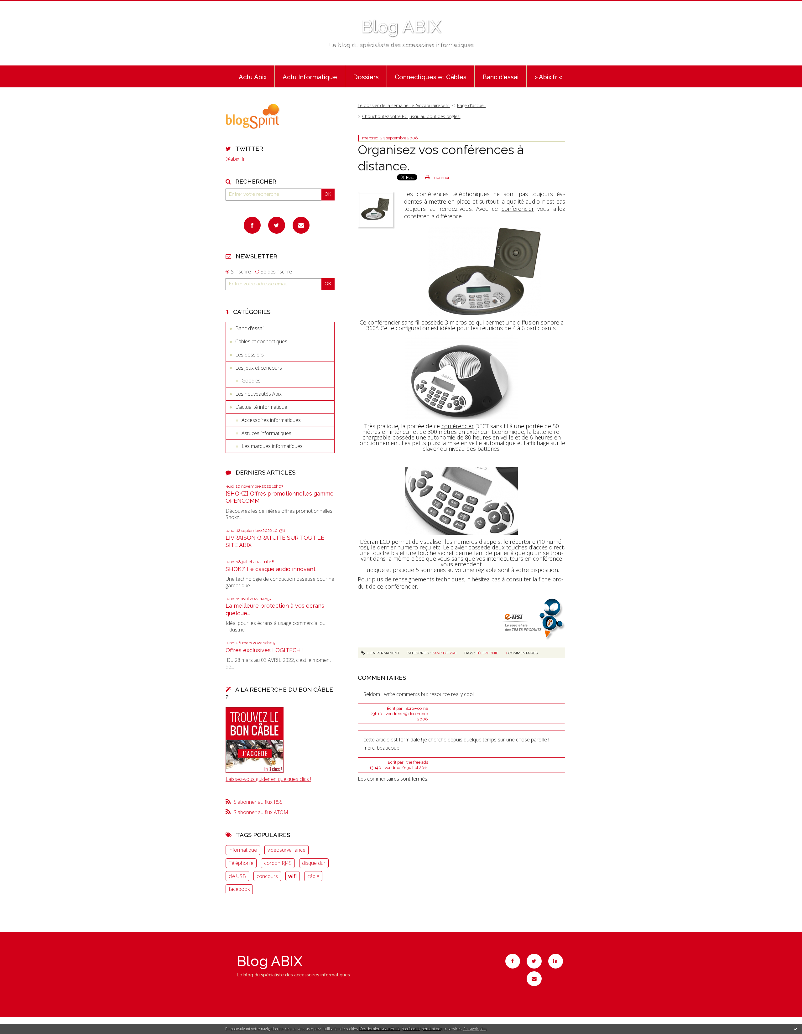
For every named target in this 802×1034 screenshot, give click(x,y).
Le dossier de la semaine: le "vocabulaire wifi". (404, 105)
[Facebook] (252, 225)
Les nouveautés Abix (258, 393)
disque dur (313, 863)
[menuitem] (252, 76)
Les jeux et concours (258, 367)
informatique (243, 849)
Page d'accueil (471, 105)
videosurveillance (286, 849)
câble (313, 876)
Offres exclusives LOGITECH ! (265, 650)
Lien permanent (383, 653)
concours (267, 876)
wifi (292, 876)
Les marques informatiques (272, 446)
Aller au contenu (21, 5)
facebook (239, 889)
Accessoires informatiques (271, 420)
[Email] (301, 225)
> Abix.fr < (548, 77)
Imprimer (440, 177)
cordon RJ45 (278, 863)
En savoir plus (474, 1028)
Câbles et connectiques (261, 341)
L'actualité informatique (261, 406)
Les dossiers (249, 354)
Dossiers (366, 77)
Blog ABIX (401, 26)
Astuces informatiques (266, 433)
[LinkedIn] (555, 961)
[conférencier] (484, 270)
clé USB (237, 876)
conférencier (518, 208)
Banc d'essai (500, 77)
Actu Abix (253, 77)
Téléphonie (241, 863)
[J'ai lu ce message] (795, 1028)
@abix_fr (235, 158)
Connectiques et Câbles (430, 77)
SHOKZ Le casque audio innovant (270, 569)
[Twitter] (276, 225)
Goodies (251, 380)
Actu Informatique (310, 77)
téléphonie (487, 653)
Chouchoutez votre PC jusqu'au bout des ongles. (411, 116)
